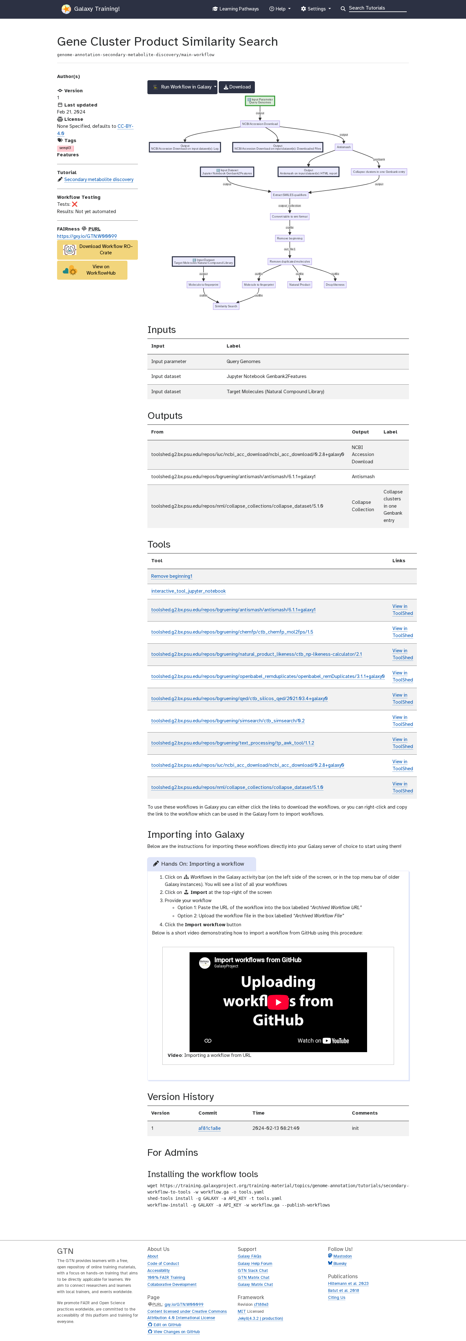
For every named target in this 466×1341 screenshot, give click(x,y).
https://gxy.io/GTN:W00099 (87, 236)
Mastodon (342, 1256)
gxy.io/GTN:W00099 (184, 1305)
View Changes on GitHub (176, 1332)
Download (237, 88)
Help (280, 11)
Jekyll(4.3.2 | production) (260, 1319)
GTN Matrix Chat (253, 1278)
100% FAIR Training (166, 1278)
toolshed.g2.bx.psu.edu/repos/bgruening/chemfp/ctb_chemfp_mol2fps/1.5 (232, 632)
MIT (242, 1312)
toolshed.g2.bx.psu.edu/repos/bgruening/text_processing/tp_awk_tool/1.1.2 (232, 743)
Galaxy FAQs (249, 1256)
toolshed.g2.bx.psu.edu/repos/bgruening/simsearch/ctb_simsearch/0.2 (228, 721)
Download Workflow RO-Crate (106, 250)
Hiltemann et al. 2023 (348, 1284)
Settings (316, 11)
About (152, 1256)
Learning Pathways (238, 11)
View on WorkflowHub (101, 270)
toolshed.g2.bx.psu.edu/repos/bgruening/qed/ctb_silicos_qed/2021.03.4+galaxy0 (239, 698)
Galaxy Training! (96, 9)
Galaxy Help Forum (255, 1264)
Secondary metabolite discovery (98, 179)
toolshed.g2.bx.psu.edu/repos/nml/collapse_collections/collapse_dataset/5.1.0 (237, 787)
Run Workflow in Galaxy (186, 87)
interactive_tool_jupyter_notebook (188, 591)
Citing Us (336, 1298)
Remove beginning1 (171, 576)
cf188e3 (261, 1305)
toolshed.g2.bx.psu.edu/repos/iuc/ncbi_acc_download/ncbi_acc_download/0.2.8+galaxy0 (247, 765)
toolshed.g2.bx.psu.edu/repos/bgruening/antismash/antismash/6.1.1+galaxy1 (233, 610)
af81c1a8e (209, 1128)
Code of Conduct (163, 1264)
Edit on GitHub (166, 1325)
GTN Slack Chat (253, 1271)
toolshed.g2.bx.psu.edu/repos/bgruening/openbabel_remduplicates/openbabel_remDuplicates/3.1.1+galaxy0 (268, 676)
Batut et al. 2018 (343, 1291)
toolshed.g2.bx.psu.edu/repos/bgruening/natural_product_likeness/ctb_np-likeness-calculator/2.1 (256, 654)
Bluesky (339, 1264)
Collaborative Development (172, 1285)
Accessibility (158, 1271)
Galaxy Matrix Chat (255, 1285)
